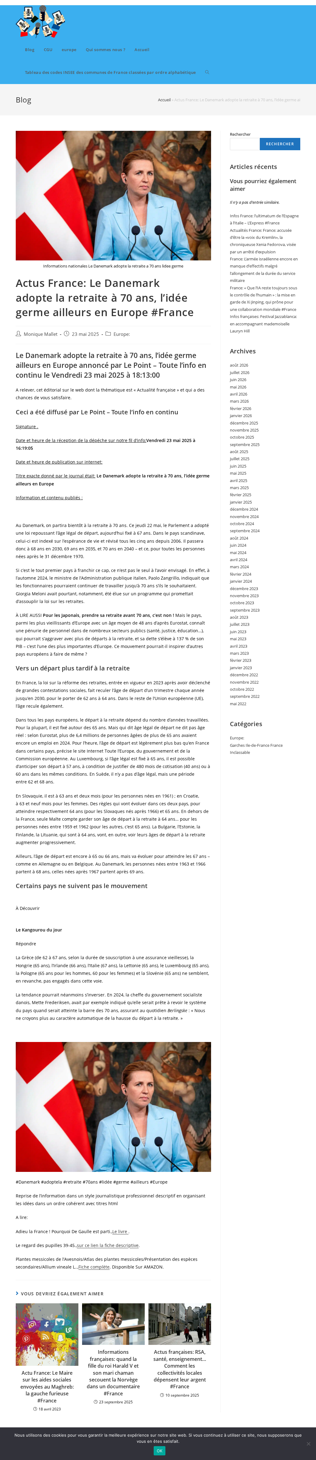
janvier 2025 (241, 502)
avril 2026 (238, 394)
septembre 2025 (245, 444)
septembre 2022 (245, 696)
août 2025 (239, 451)
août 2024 (239, 538)
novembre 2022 (244, 682)
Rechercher (240, 134)
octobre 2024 (242, 523)
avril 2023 (238, 646)
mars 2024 (239, 566)
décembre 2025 (244, 423)
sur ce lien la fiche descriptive (108, 1245)
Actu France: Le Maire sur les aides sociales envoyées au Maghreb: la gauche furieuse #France (47, 1387)
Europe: (122, 334)
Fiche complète (94, 1267)
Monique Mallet (40, 334)
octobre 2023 (242, 602)
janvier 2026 (241, 415)
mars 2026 (239, 401)
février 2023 (240, 660)
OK (160, 1450)
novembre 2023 (244, 595)
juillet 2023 (239, 624)
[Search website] (207, 72)
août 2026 (239, 365)
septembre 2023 (245, 610)
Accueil (164, 100)
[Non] (308, 1444)
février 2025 (240, 494)
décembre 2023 (244, 588)
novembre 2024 (244, 516)
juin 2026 (238, 379)
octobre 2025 (242, 437)
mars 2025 (239, 487)
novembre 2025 (244, 430)
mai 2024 (238, 552)
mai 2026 (238, 387)
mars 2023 (239, 653)
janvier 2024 (241, 581)
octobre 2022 (242, 689)
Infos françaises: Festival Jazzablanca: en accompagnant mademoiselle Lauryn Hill (263, 324)
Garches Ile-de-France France (256, 745)
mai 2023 (238, 639)
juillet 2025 (239, 458)
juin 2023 (238, 631)
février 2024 (240, 574)
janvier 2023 (241, 667)
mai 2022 (238, 703)
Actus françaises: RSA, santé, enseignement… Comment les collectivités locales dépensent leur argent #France (179, 1369)
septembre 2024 (245, 530)
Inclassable (240, 752)
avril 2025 (238, 480)
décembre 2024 (244, 509)
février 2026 (240, 408)
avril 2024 (238, 559)
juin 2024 (238, 545)
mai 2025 (238, 473)
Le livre (120, 1231)
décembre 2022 (244, 675)
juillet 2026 (239, 372)
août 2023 (239, 617)
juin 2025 (238, 466)
